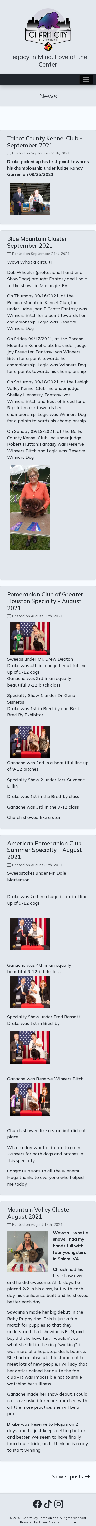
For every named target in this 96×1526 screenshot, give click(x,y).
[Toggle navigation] (86, 80)
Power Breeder (49, 1522)
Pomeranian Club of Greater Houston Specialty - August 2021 (45, 601)
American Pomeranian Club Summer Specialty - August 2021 (44, 850)
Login (72, 1522)
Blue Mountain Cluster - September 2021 (39, 242)
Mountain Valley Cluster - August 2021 (41, 1213)
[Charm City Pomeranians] (48, 29)
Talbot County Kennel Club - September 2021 (44, 142)
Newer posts (68, 1476)
